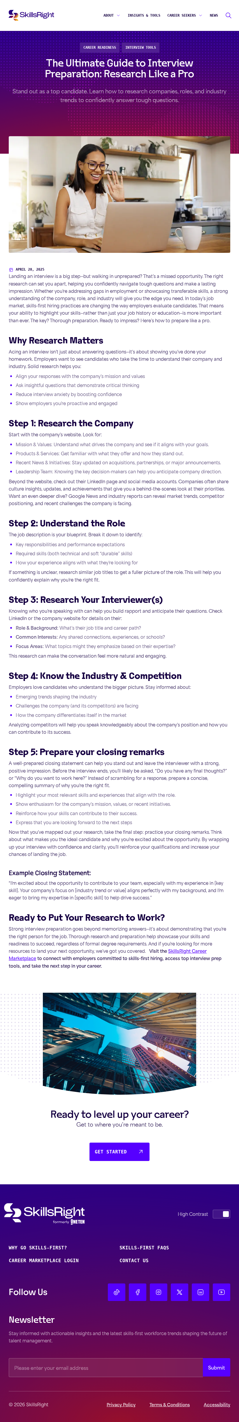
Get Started (111, 1152)
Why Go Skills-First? (38, 1248)
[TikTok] (116, 1292)
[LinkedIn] (200, 1292)
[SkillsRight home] (54, 1214)
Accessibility (217, 1404)
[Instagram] (158, 1292)
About (108, 15)
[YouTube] (221, 1292)
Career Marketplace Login (44, 1260)
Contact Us (134, 1260)
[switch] (221, 1214)
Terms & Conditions (170, 1404)
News (214, 15)
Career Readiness (99, 47)
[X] (179, 1292)
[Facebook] (137, 1292)
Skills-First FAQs (144, 1248)
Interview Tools (140, 47)
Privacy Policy (121, 1404)
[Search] (228, 15)
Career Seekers (181, 15)
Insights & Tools (144, 15)
